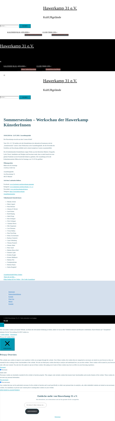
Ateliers (24, 32)
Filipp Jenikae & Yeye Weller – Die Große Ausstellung (19, 279)
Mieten (66, 35)
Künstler (11, 304)
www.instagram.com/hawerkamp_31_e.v (21, 187)
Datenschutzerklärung (15, 294)
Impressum (12, 292)
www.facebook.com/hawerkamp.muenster (22, 184)
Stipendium (38, 35)
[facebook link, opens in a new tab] (4, 320)
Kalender (11, 32)
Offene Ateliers (30, 35)
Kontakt (54, 35)
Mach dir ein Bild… (10, 277)
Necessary (4, 370)
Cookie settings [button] (4, 334)
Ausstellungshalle (9, 274)
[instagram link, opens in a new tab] (5, 320)
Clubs (45, 32)
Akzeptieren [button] (13, 334)
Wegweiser (60, 35)
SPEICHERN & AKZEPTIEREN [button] (10, 390)
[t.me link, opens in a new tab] (7, 320)
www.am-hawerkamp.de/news (19, 189)
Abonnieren (32, 411)
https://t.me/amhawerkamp (17, 191)
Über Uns (52, 32)
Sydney (34, 318)
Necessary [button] (3, 367)
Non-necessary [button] (4, 380)
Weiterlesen (57, 417)
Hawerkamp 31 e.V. (60, 8)
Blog (18, 32)
